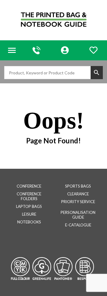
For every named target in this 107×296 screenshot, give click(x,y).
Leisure (29, 214)
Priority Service (78, 201)
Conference (29, 186)
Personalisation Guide (78, 215)
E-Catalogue (78, 225)
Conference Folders (29, 196)
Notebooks (29, 222)
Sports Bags (78, 186)
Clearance (78, 193)
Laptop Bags (29, 206)
